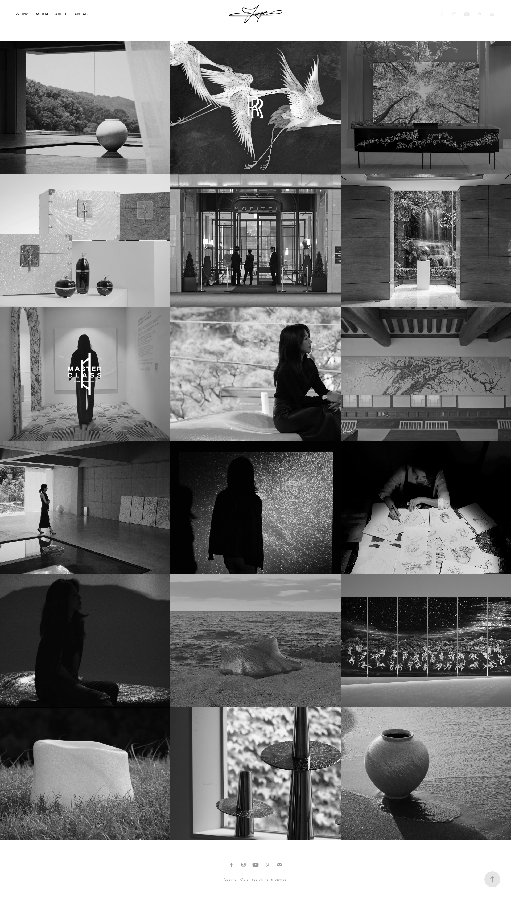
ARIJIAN (81, 14)
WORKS (22, 14)
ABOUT (61, 14)
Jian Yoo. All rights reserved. (265, 879)
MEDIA (42, 14)
